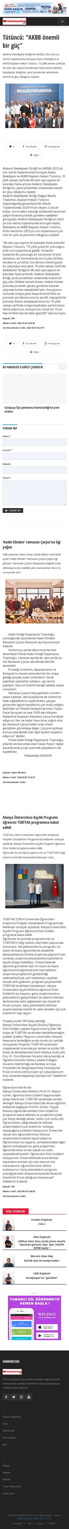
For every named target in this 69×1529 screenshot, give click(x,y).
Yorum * (7, 477)
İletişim (6, 1472)
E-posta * (7, 450)
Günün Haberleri (12, 1416)
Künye (6, 1465)
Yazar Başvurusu (12, 1486)
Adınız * (7, 436)
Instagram (54, 146)
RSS (5, 1444)
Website (7, 464)
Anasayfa (17, 1523)
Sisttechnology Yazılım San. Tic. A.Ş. (34, 1518)
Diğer (36, 155)
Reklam (7, 1479)
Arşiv (5, 1423)
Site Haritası (9, 1437)
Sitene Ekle (9, 1430)
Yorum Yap (14, 510)
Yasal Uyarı (9, 1493)
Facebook (31, 146)
